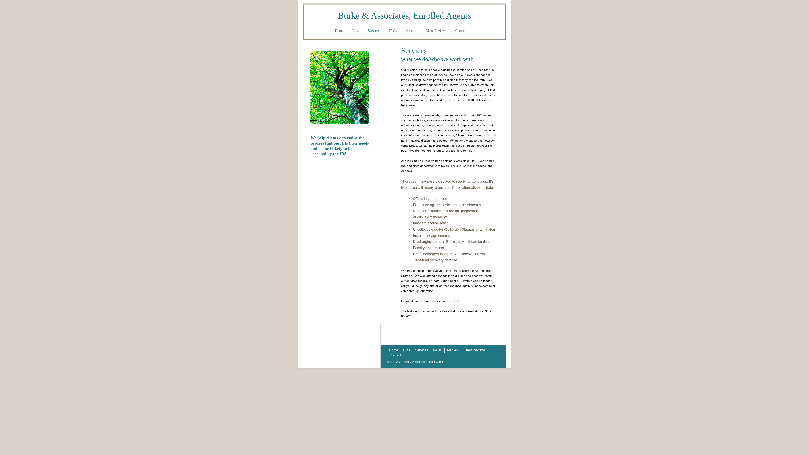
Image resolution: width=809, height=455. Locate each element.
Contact (460, 30)
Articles (411, 30)
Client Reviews (436, 30)
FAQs (393, 30)
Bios (355, 30)
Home (339, 30)
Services (373, 30)
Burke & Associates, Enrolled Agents (404, 15)
